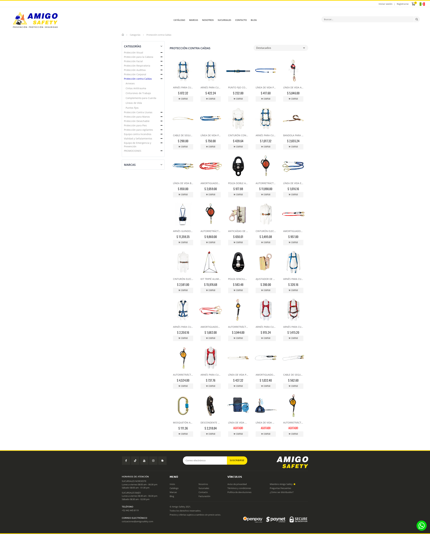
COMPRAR (184, 98)
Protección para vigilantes (138, 129)
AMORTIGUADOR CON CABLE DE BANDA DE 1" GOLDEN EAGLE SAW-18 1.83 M (293, 231)
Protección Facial (133, 61)
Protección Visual (133, 52)
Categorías (135, 34)
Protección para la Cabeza (138, 56)
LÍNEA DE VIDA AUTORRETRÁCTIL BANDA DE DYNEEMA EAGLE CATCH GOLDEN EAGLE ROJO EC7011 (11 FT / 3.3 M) (293, 87)
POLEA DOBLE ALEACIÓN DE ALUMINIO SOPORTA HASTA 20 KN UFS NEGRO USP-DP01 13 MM (238, 183)
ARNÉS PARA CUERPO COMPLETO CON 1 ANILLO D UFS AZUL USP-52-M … (211, 87)
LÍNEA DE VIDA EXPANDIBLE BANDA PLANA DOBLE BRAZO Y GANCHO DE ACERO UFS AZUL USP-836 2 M (293, 183)
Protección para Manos (137, 116)
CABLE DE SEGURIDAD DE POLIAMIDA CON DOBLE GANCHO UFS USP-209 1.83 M (183, 135)
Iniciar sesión (385, 3)
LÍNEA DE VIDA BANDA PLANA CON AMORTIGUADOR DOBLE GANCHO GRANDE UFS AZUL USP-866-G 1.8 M (183, 183)
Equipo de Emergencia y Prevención (137, 144)
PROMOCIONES (132, 150)
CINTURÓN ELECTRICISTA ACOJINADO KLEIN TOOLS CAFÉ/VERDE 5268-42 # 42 (266, 231)
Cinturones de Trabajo (138, 93)
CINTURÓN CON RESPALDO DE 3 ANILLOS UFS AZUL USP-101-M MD (238, 135)
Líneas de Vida (134, 102)
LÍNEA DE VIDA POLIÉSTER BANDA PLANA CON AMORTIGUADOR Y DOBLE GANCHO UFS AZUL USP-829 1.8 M (266, 87)
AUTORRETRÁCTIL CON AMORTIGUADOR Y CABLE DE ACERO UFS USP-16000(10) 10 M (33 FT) (293, 422)
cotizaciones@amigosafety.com (137, 521)
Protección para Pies (135, 125)
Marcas (173, 492)
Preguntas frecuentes (280, 488)
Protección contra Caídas (138, 78)
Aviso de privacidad (237, 484)
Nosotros (203, 484)
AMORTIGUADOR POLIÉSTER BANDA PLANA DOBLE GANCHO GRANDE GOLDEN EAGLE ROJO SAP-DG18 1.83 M (211, 183)
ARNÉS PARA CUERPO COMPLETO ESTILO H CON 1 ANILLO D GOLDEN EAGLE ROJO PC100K (211, 374)
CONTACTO (241, 20)
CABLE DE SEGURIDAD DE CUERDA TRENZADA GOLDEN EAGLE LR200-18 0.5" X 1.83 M (293, 374)
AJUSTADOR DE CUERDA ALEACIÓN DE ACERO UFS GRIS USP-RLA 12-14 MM (266, 279)
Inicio (172, 484)
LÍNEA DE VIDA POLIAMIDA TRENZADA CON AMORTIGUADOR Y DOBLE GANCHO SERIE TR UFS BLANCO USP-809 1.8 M (238, 374)
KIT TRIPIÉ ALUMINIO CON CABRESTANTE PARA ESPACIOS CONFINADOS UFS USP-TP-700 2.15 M (211, 279)
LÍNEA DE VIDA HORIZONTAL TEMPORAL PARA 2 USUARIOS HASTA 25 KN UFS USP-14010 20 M (238, 422)
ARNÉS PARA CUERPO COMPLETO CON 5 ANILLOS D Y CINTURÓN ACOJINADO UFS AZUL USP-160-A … (183, 326)
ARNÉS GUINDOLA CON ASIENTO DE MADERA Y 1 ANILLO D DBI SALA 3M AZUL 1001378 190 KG (183, 231)
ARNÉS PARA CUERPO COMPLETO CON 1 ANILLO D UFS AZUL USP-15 (293, 279)
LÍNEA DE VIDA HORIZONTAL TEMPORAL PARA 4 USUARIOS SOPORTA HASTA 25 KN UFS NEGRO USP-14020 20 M (266, 422)
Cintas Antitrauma (136, 88)
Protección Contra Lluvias (138, 112)
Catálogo (174, 488)
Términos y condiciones (239, 488)
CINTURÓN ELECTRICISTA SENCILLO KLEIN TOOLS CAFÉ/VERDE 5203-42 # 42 (183, 279)
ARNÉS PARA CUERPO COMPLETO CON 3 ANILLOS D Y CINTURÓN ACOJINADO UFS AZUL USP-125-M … (183, 87)
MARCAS (193, 20)
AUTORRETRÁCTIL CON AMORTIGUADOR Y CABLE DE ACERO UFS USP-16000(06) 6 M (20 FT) (183, 374)
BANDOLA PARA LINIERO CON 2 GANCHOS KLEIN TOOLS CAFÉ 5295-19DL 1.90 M (293, 135)
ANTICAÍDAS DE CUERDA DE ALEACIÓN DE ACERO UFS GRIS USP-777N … (238, 231)
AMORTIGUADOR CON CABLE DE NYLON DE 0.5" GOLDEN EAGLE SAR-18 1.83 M (266, 374)
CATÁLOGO (179, 20)
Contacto (203, 492)
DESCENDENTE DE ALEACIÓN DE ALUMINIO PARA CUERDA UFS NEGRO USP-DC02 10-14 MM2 (211, 422)
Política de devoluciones (239, 492)
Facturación (204, 496)
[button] (161, 52)
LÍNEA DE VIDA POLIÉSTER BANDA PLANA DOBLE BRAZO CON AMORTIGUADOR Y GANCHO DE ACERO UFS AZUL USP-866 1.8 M (211, 135)
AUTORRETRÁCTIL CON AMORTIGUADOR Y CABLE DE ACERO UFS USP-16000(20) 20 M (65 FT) (266, 183)
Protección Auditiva (135, 70)
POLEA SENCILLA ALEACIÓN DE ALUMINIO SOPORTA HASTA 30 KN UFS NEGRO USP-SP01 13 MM (238, 279)
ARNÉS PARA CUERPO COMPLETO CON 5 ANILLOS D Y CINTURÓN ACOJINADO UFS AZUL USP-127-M (266, 135)
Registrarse (402, 3)
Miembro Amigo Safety (281, 484)
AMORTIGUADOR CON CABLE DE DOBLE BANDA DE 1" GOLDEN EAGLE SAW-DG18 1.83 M (211, 326)
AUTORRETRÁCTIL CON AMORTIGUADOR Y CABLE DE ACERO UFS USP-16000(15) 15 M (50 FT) (211, 231)
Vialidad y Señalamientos (138, 138)
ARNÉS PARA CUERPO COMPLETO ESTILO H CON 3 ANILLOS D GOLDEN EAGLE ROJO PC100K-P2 (266, 326)
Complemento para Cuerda (141, 98)
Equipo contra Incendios (137, 134)
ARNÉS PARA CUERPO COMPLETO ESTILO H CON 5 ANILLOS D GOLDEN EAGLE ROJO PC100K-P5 (293, 326)
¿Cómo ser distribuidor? (282, 492)
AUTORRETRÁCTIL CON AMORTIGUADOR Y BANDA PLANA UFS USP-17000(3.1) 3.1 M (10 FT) (238, 326)
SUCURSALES (224, 20)
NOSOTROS (208, 20)
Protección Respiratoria (137, 65)
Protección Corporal (135, 74)
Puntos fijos (132, 107)
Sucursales (204, 488)
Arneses (130, 83)
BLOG (254, 20)
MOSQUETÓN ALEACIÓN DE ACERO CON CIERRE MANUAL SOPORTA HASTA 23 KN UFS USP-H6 (183, 422)
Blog (172, 496)
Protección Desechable (136, 121)
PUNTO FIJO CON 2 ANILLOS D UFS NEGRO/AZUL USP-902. (238, 87)
